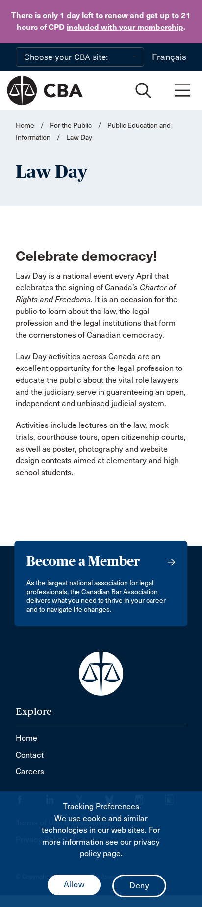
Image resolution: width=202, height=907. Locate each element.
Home (25, 125)
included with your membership (125, 27)
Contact (30, 755)
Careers (30, 771)
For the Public (71, 125)
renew (116, 15)
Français (169, 57)
